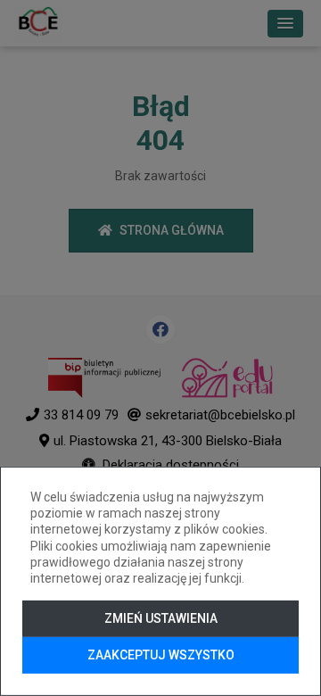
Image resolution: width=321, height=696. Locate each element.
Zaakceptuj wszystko (161, 655)
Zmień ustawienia (161, 618)
